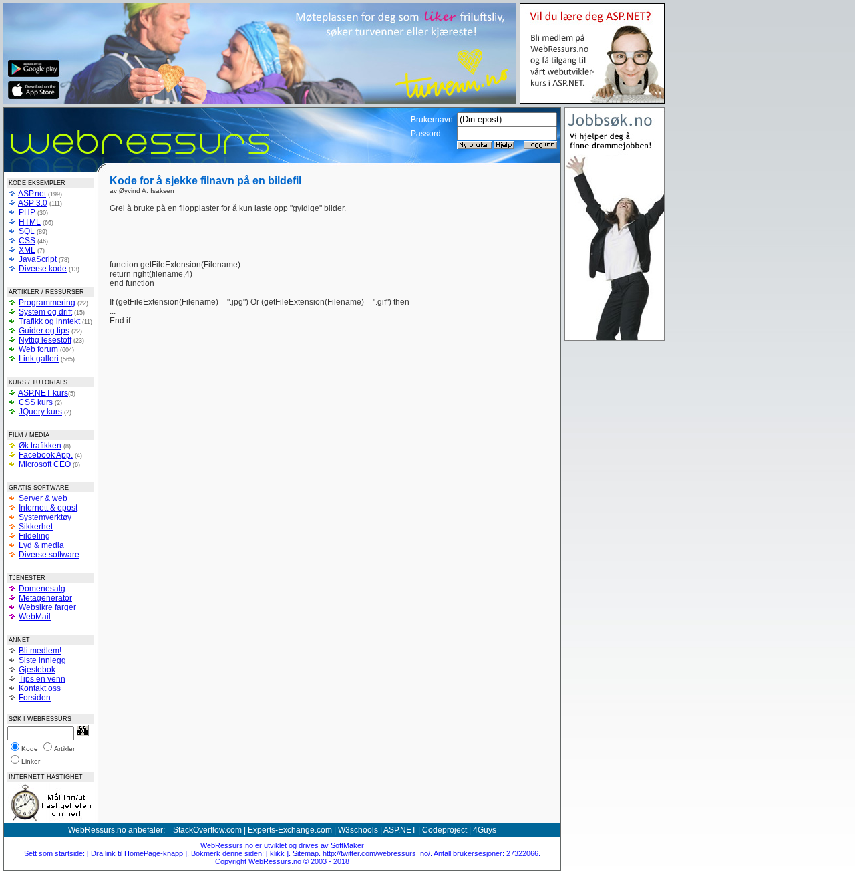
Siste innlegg (42, 660)
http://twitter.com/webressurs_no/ (376, 853)
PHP (27, 212)
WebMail (35, 616)
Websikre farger (47, 607)
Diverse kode (43, 268)
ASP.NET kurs (43, 393)
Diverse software (49, 554)
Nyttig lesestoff (45, 340)
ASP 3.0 (32, 203)
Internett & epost (48, 508)
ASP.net (32, 193)
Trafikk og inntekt (49, 321)
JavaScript (38, 259)
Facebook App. (46, 455)
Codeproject (444, 830)
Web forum (38, 349)
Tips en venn (42, 679)
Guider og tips (44, 330)
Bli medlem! (40, 651)
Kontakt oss (40, 688)
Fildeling (34, 536)
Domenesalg (42, 588)
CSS (27, 240)
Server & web (43, 498)
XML (27, 250)
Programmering (47, 302)
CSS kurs (36, 402)
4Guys (484, 830)
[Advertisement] (469, 224)
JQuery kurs (40, 411)
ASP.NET (399, 830)
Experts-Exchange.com (290, 830)
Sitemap (306, 853)
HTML (30, 222)
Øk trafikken (40, 445)
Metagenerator (45, 598)
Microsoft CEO (45, 464)
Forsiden (35, 697)
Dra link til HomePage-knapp (137, 853)
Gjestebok (37, 669)
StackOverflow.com (207, 830)
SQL (27, 231)
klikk (277, 853)
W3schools (358, 830)
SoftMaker (347, 845)
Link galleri (39, 358)
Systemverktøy (45, 517)
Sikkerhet (36, 526)
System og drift (45, 312)
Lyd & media (41, 545)
